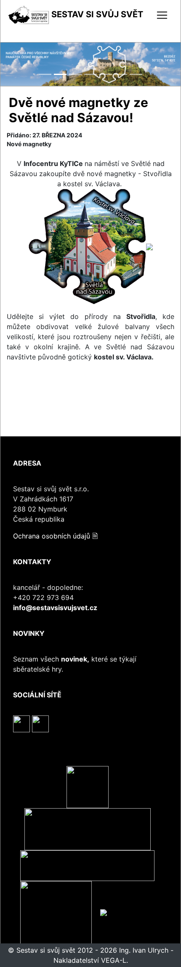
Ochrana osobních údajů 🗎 (55, 536)
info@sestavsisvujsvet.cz (55, 607)
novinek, (75, 659)
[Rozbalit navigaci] (162, 15)
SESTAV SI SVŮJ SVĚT (96, 14)
